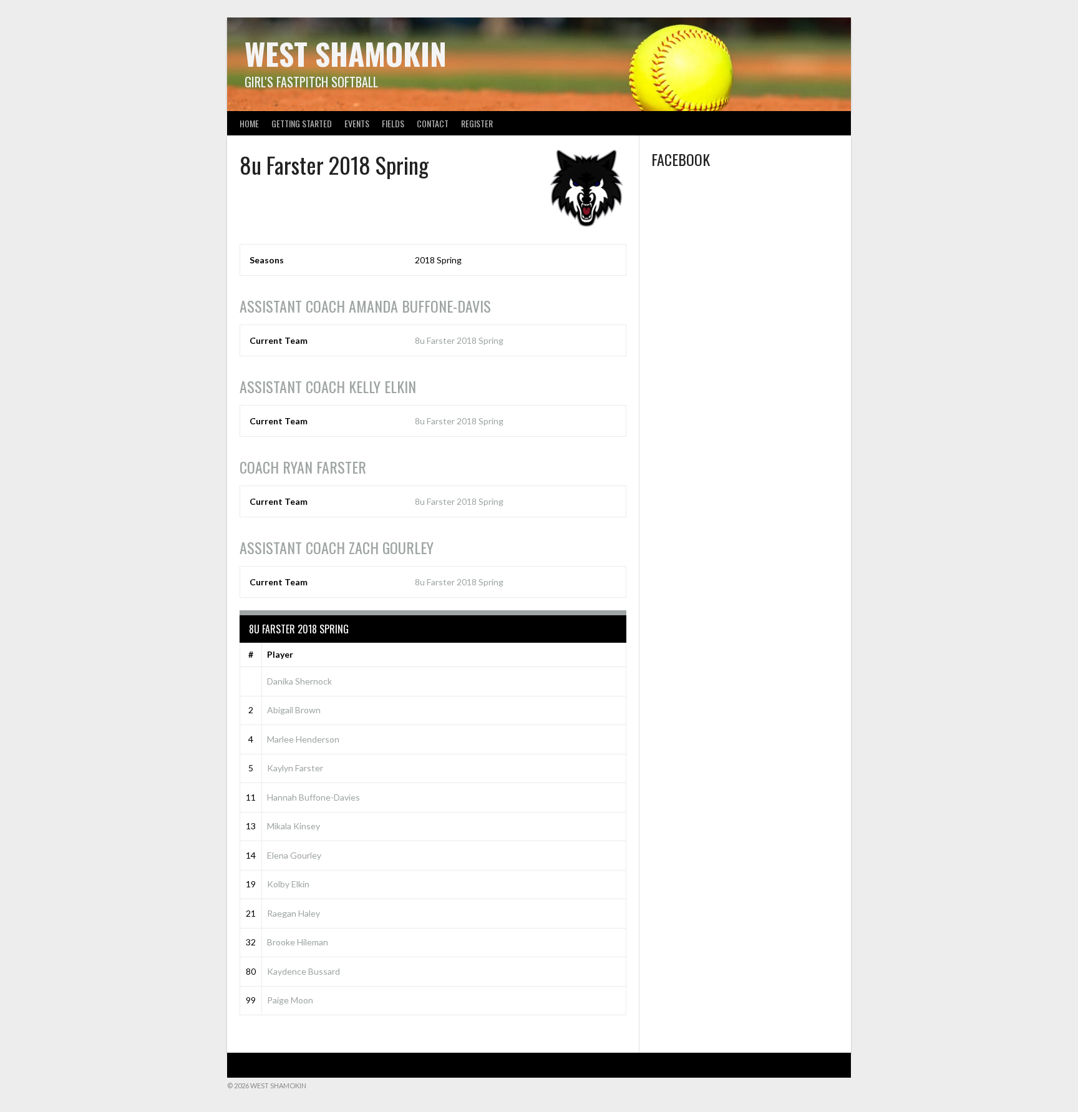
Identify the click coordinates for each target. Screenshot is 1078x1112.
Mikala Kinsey (293, 826)
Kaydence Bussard (303, 971)
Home (249, 123)
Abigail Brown (294, 710)
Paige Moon (290, 1000)
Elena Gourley (294, 855)
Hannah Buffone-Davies (313, 797)
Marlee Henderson (303, 739)
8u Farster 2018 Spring (459, 340)
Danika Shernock (299, 681)
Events (356, 123)
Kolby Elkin (288, 884)
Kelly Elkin (328, 386)
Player (280, 654)
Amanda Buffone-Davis (365, 306)
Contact (433, 123)
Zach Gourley (337, 547)
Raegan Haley (293, 913)
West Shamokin (346, 53)
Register (477, 123)
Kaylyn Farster (295, 768)
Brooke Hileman (297, 942)
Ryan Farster (303, 467)
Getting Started (301, 123)
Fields (393, 123)
